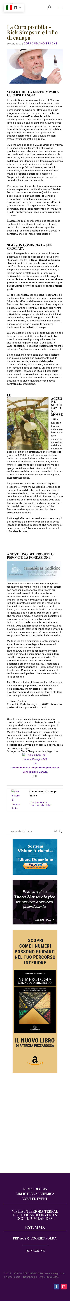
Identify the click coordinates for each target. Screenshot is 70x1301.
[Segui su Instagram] (64, 1286)
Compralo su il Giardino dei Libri (40, 803)
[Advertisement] (35, 1124)
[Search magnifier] (60, 831)
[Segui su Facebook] (56, 1286)
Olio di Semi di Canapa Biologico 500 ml (35, 767)
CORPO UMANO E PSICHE (40, 43)
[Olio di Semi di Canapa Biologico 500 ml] (35, 763)
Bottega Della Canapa (35, 771)
